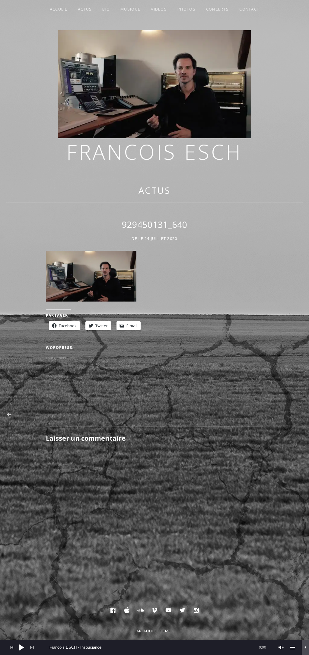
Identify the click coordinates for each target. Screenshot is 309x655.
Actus (85, 9)
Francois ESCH (154, 152)
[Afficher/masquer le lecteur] (305, 647)
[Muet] (281, 647)
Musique (130, 9)
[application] (154, 647)
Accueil (58, 9)
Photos (186, 9)
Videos (159, 9)
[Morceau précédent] (11, 647)
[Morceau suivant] (32, 647)
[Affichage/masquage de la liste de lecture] (293, 647)
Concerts (217, 9)
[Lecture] (22, 647)
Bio (106, 9)
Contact (249, 9)
